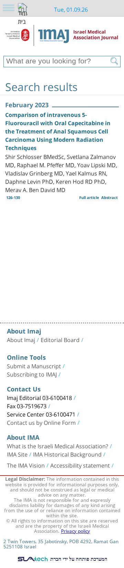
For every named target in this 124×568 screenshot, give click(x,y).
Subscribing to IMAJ (32, 374)
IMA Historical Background (67, 454)
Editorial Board (60, 339)
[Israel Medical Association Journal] (62, 38)
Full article (89, 197)
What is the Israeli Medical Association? (57, 445)
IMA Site (17, 454)
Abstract (109, 197)
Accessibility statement (80, 465)
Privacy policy (75, 530)
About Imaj (21, 339)
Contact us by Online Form (41, 422)
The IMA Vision (26, 465)
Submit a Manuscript (34, 365)
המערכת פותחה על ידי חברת (78, 558)
